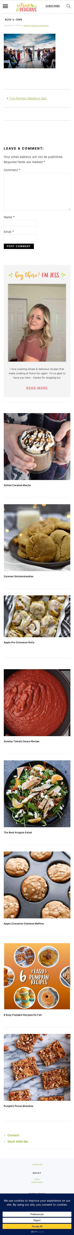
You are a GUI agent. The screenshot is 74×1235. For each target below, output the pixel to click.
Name (9, 217)
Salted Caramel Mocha (17, 485)
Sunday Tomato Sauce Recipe (21, 741)
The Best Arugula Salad (18, 832)
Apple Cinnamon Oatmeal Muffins (24, 923)
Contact (13, 1135)
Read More (37, 388)
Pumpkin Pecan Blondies (18, 1106)
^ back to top (37, 1164)
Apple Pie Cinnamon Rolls (19, 642)
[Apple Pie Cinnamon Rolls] (37, 616)
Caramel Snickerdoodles (18, 576)
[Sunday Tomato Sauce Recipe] (37, 702)
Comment (12, 170)
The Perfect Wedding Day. (28, 98)
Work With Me (18, 1141)
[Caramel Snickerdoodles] (37, 537)
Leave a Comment (40, 25)
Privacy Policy (37, 1182)
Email (9, 231)
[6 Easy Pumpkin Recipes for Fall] (37, 976)
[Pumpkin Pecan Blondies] (37, 1067)
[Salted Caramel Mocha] (37, 446)
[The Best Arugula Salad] (37, 793)
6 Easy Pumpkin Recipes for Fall (23, 1014)
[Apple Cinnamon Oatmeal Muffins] (37, 884)
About (37, 1179)
